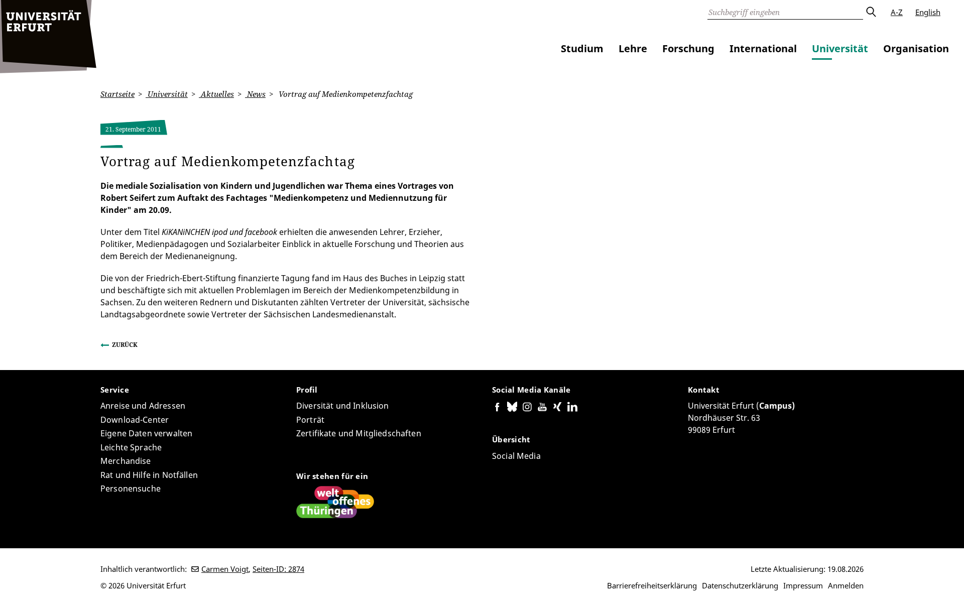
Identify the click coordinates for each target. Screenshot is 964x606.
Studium (582, 48)
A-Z (897, 12)
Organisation (916, 48)
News (255, 94)
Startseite (117, 94)
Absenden (870, 12)
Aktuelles (216, 94)
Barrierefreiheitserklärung (652, 585)
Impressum (803, 585)
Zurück (125, 344)
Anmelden (846, 585)
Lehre (633, 48)
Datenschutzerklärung (740, 585)
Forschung (688, 48)
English (927, 12)
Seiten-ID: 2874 (278, 569)
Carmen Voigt (225, 569)
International (763, 48)
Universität (840, 48)
